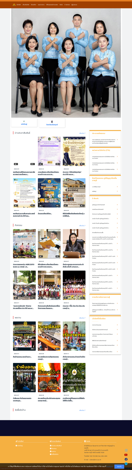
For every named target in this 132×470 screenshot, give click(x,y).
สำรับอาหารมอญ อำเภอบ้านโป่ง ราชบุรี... (74, 357)
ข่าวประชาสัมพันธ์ (56, 446)
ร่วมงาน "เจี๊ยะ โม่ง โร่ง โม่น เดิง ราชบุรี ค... (74, 307)
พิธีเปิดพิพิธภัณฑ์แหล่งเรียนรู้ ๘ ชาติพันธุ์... (73, 214)
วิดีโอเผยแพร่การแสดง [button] (52, 5)
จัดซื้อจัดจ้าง (54, 454)
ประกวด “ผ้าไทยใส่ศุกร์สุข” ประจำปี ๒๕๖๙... (72, 173)
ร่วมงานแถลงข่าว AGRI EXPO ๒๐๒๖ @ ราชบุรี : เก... (23, 265)
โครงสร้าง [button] (33, 5)
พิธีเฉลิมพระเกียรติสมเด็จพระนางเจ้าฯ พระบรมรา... (48, 265)
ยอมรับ (119, 466)
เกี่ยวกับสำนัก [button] (26, 5)
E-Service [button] (67, 5)
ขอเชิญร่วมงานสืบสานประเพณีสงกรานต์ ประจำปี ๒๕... (24, 214)
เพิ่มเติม (82, 133)
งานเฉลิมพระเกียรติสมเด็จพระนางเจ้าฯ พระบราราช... (48, 173)
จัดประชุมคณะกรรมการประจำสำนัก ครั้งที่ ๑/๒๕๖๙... (73, 265)
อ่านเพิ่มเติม (109, 466)
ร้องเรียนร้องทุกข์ (52, 125)
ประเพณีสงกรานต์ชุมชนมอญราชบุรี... (48, 357)
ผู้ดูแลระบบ (74, 5)
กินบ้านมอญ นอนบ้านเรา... (22, 356)
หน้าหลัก (19, 5)
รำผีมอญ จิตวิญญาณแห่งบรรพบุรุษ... (22, 399)
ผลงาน (53, 451)
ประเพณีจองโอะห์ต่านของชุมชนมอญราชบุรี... (49, 399)
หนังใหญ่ (24, 124)
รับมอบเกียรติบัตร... (45, 213)
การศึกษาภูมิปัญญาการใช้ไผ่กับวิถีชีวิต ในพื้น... (74, 399)
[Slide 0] (66, 115)
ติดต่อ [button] (61, 5)
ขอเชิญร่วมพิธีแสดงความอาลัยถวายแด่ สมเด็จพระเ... (24, 173)
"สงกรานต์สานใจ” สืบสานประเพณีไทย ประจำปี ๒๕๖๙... (23, 307)
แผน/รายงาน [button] (41, 5)
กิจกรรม (54, 448)
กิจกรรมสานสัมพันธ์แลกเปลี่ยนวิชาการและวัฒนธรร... (49, 307)
